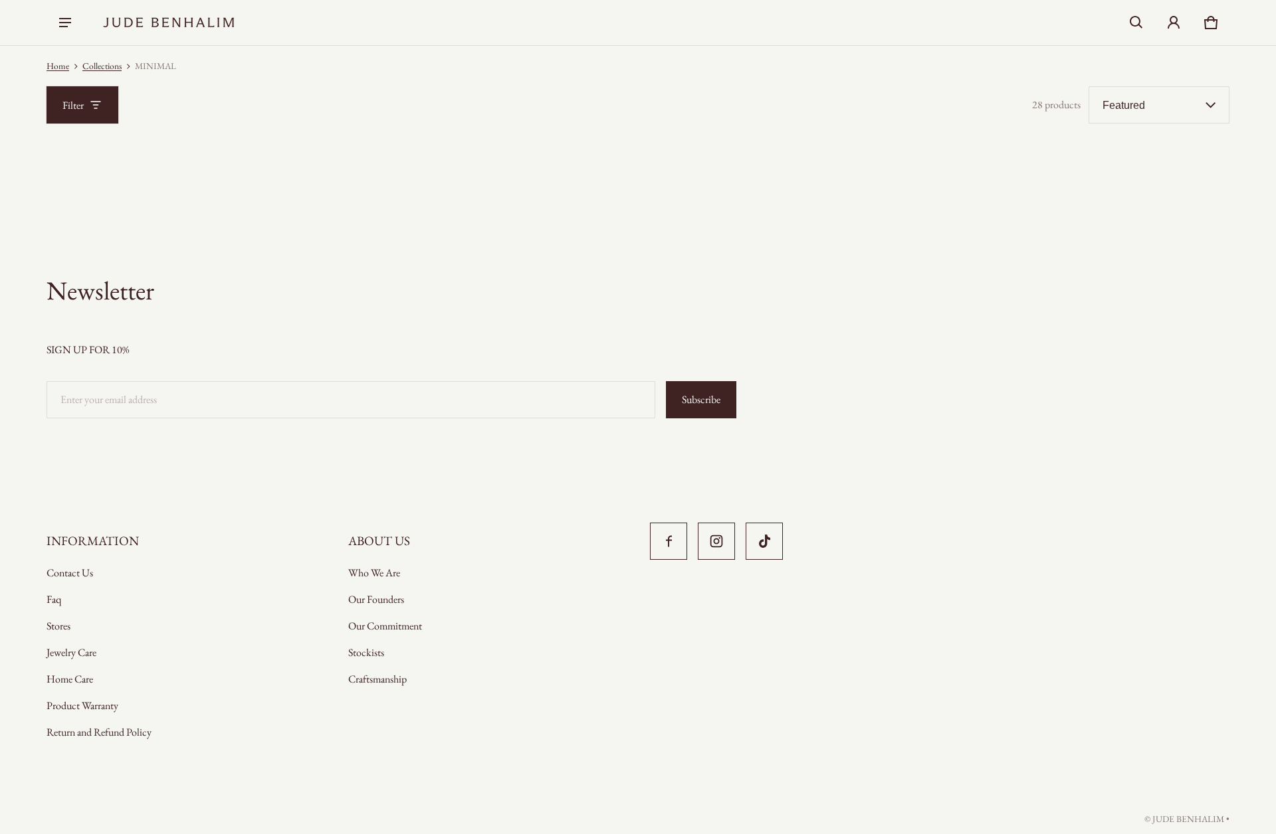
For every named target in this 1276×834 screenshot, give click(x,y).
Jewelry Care (71, 652)
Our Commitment (385, 626)
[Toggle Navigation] (65, 22)
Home (58, 66)
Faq (54, 599)
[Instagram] (716, 541)
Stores (58, 626)
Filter (73, 105)
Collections (102, 66)
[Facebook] (668, 541)
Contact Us (70, 573)
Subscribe (701, 399)
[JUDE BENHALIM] (168, 23)
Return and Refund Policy (99, 732)
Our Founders (376, 599)
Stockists (366, 652)
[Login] (1173, 22)
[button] (1136, 22)
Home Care (70, 679)
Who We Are (374, 573)
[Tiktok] (764, 541)
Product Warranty (82, 705)
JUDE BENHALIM (1188, 819)
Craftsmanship (377, 679)
